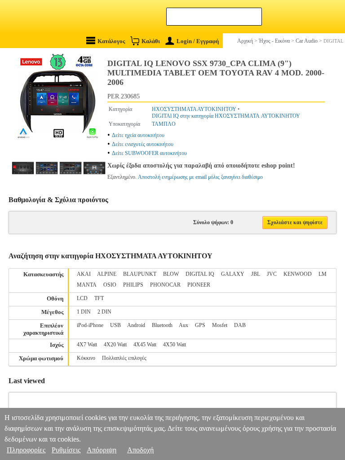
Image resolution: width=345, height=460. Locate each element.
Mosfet (219, 325)
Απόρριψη (101, 450)
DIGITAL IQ (200, 274)
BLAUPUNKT (139, 274)
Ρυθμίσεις (66, 450)
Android (136, 325)
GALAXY (232, 274)
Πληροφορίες (26, 450)
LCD (82, 298)
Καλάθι (151, 41)
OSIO (109, 285)
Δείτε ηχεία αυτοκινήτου (138, 135)
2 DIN (104, 312)
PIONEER (198, 285)
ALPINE (106, 274)
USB (115, 325)
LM (322, 274)
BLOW (171, 274)
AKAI (84, 274)
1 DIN (84, 312)
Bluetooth (162, 325)
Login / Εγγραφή (198, 41)
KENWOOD (297, 274)
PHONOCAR (165, 285)
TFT (99, 298)
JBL (255, 274)
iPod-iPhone (90, 325)
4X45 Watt (144, 344)
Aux (183, 325)
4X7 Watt (87, 344)
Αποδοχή (140, 450)
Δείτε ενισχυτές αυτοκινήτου (142, 144)
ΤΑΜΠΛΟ (164, 124)
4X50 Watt (174, 344)
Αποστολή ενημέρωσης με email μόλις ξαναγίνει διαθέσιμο (200, 177)
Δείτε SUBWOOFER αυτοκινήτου (149, 153)
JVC (272, 274)
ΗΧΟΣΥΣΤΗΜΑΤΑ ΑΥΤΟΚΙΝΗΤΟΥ (194, 109)
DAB (240, 325)
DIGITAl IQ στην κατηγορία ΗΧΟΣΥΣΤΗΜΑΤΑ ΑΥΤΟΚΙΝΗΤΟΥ (226, 116)
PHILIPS (133, 285)
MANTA (87, 285)
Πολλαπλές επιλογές (124, 358)
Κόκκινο (86, 358)
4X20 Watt (115, 344)
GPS (200, 325)
